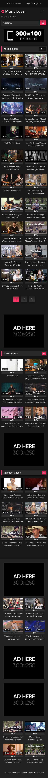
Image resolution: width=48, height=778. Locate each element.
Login (28, 3)
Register (37, 3)
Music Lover (15, 11)
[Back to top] (40, 770)
